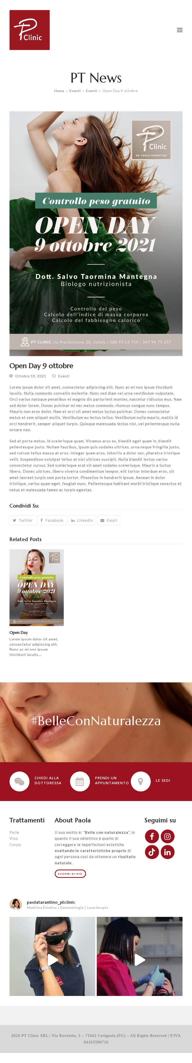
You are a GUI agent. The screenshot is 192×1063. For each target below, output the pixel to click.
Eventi (64, 376)
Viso (14, 838)
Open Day (19, 632)
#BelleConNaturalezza (96, 721)
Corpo (15, 844)
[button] (179, 30)
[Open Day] (37, 587)
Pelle (14, 832)
